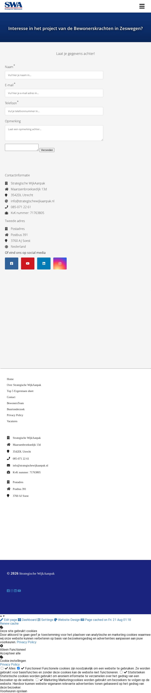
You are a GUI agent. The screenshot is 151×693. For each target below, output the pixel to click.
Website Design (69, 620)
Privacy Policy (26, 642)
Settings (47, 620)
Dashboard (29, 620)
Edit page (10, 620)
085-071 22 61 (21, 458)
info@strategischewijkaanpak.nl (30, 465)
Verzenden (47, 150)
